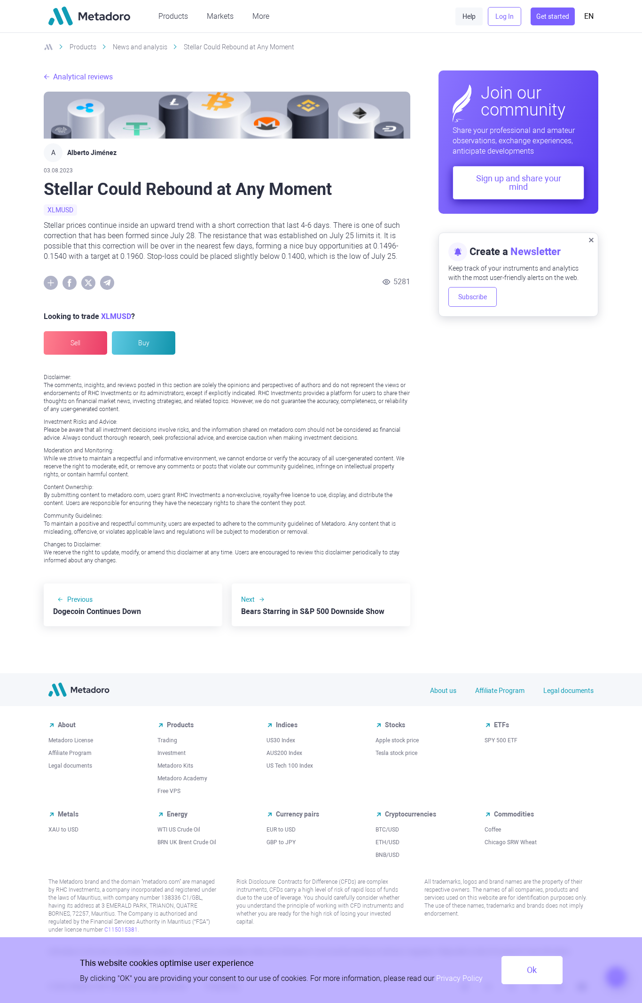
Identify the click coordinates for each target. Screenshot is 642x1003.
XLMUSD (60, 210)
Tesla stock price (396, 753)
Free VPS (168, 791)
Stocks (395, 725)
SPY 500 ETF (501, 740)
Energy (177, 814)
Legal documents (568, 690)
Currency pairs (297, 814)
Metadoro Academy (182, 778)
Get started (552, 16)
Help (469, 16)
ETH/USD (387, 842)
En (589, 16)
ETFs (501, 725)
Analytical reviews (83, 76)
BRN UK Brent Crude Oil (186, 842)
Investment (171, 753)
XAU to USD (63, 829)
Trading (167, 740)
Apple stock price (397, 740)
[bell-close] (591, 240)
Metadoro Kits (175, 765)
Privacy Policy (459, 978)
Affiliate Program (500, 690)
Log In (504, 16)
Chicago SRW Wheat (511, 842)
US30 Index (280, 740)
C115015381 (121, 929)
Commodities (514, 814)
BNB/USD (387, 855)
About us (443, 690)
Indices (287, 725)
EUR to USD (281, 829)
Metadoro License (70, 740)
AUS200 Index (284, 753)
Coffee (493, 829)
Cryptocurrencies (410, 814)
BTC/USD (387, 829)
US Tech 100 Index (289, 765)
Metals (68, 814)
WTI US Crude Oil (178, 829)
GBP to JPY (281, 842)
